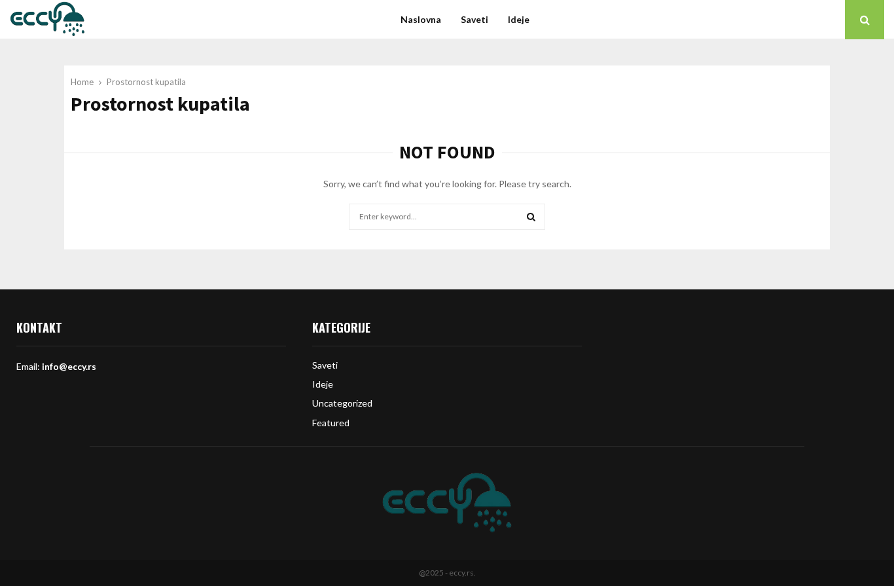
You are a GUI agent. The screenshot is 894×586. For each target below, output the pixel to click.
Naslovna (421, 19)
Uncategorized (342, 403)
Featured (330, 422)
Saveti (474, 19)
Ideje (518, 19)
